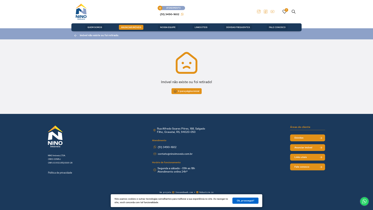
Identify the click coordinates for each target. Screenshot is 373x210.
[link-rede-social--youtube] (272, 11)
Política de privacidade (60, 172)
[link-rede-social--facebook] (265, 11)
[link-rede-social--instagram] (258, 11)
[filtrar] (293, 12)
